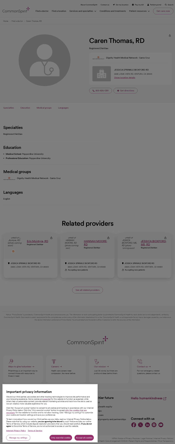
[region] (50, 413)
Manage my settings (18, 438)
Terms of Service (35, 431)
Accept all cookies (84, 438)
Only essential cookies (61, 438)
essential (46, 399)
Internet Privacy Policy (16, 431)
